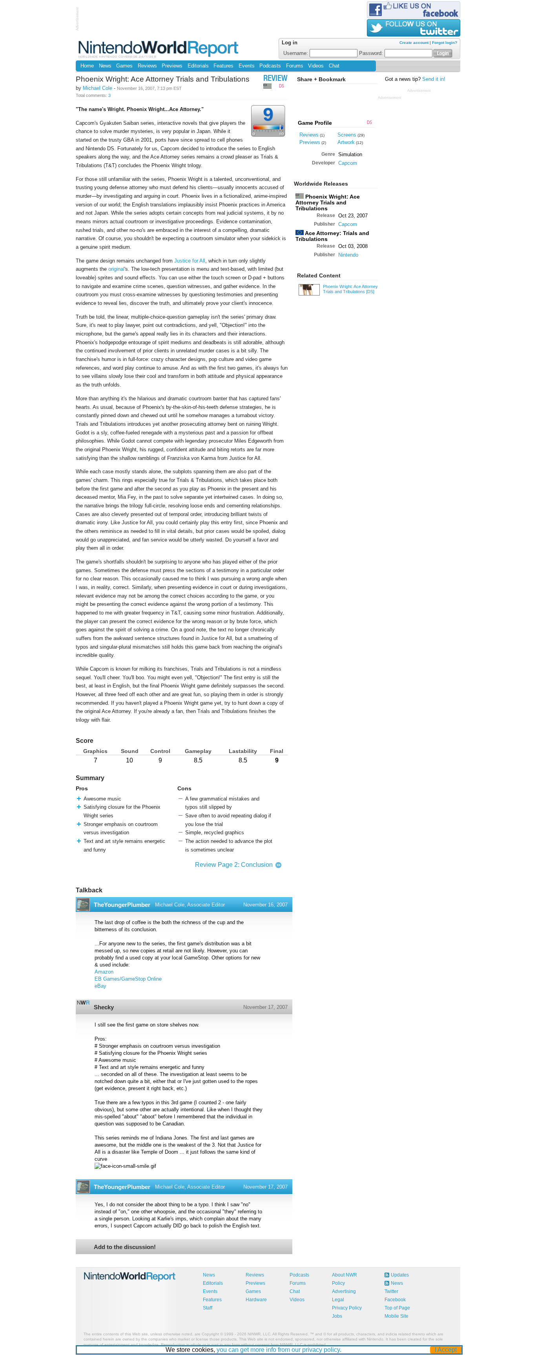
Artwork (346, 142)
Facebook (395, 1299)
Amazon (104, 972)
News (105, 66)
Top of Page (397, 1308)
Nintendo (348, 255)
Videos (316, 66)
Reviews (147, 66)
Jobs (337, 1316)
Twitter (391, 1291)
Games (124, 66)
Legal (338, 1299)
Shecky (104, 1007)
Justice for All (189, 261)
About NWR (344, 1275)
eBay (100, 986)
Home (87, 66)
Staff (207, 1308)
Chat (334, 66)
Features (223, 66)
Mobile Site (396, 1316)
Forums (294, 66)
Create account (413, 42)
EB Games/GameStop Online (128, 979)
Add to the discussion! (125, 1247)
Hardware (256, 1299)
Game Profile (315, 123)
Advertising (344, 1291)
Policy (338, 1283)
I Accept (446, 1349)
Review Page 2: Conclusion (234, 865)
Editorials (198, 66)
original (116, 269)
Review (275, 79)
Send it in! (433, 79)
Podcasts (270, 66)
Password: (372, 53)
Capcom (347, 163)
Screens (346, 135)
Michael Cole (97, 88)
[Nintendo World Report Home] (159, 48)
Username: (296, 53)
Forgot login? (444, 42)
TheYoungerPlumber (122, 904)
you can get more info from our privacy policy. (279, 1349)
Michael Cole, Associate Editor (190, 905)
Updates (400, 1275)
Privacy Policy (347, 1308)
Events (247, 66)
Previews (172, 66)
